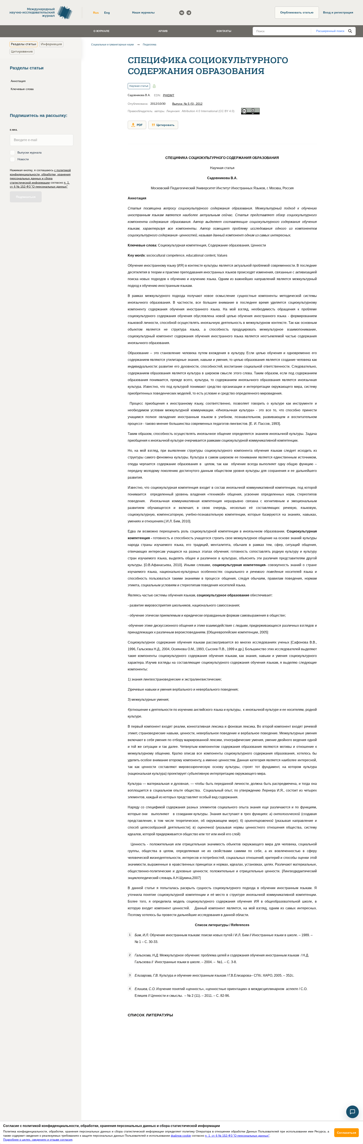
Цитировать (166, 125)
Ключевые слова (22, 88)
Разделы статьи (23, 44)
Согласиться (346, 1132)
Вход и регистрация (338, 12)
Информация (51, 44)
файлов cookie (181, 1135)
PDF (140, 125)
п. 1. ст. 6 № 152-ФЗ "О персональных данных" (237, 1135)
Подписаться (26, 196)
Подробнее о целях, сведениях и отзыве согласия (37, 1139)
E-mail (13, 129)
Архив (163, 31)
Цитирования (22, 51)
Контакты (224, 31)
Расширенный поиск (330, 31)
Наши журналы (143, 12)
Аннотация (18, 81)
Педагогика (149, 44)
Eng (107, 12)
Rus (96, 12)
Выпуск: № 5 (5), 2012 (187, 103)
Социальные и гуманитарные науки (112, 44)
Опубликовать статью (296, 12)
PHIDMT (168, 95)
